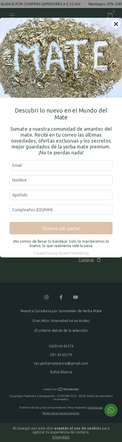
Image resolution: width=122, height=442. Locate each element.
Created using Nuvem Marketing (61, 253)
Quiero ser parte (61, 228)
